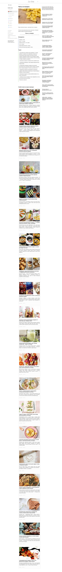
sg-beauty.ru (11, 20)
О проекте (9, 31)
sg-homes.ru (11, 18)
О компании (10, 30)
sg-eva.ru (10, 16)
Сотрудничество (10, 34)
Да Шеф (31, 1)
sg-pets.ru (10, 25)
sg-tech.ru (10, 27)
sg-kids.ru (10, 23)
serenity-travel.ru (11, 13)
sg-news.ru (10, 9)
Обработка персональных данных (12, 36)
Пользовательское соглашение (12, 38)
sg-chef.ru (10, 11)
